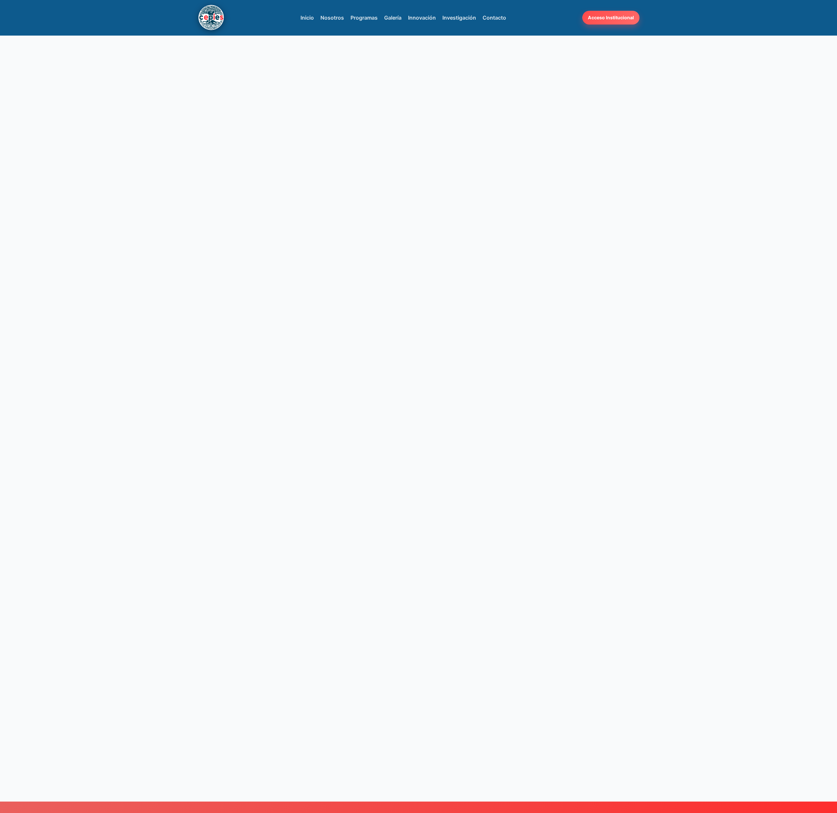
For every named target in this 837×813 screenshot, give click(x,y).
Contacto (494, 17)
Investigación (459, 17)
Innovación (422, 17)
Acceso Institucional (611, 17)
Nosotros (332, 17)
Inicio (307, 17)
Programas (364, 17)
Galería (392, 17)
